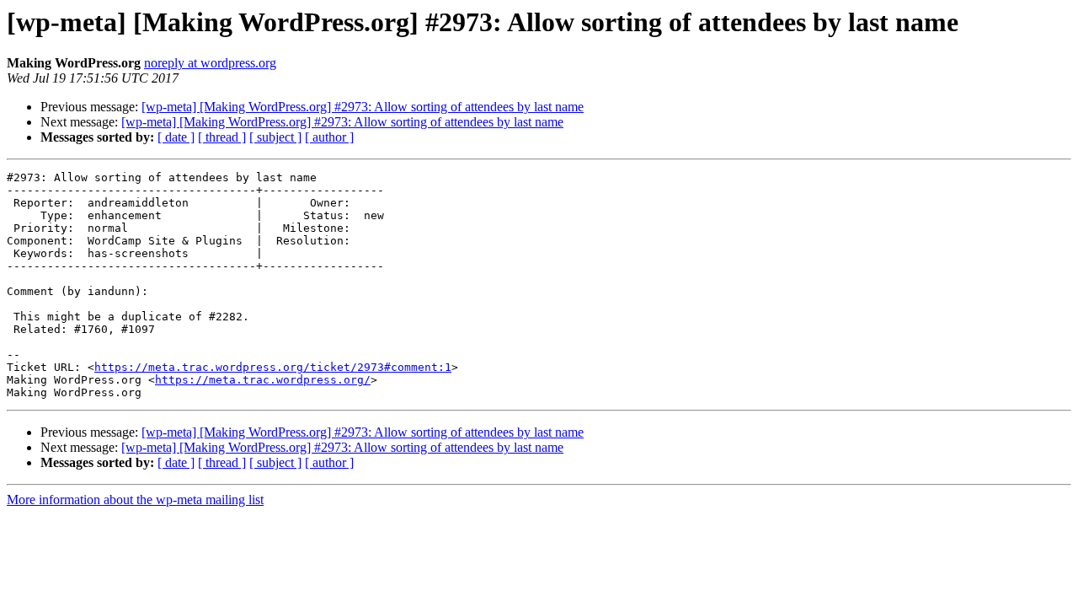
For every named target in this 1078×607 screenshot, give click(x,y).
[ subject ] (275, 137)
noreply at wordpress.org (210, 63)
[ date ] (176, 137)
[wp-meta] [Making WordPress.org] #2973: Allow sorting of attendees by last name (362, 106)
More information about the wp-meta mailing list (135, 499)
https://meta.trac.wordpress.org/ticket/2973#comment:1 (272, 367)
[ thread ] (222, 137)
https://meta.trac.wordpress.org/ (263, 379)
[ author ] (329, 137)
